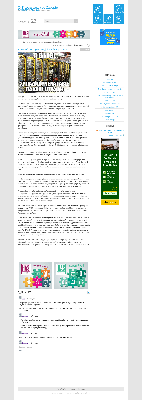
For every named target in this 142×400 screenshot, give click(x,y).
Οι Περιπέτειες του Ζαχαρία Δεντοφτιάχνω (38, 8)
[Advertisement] (35, 366)
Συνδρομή (81, 389)
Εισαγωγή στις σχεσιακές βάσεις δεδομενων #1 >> (68, 45)
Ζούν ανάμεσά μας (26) (109, 116)
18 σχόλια (85, 49)
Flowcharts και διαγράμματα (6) (109, 89)
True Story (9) (110, 100)
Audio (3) (110, 79)
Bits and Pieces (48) (110, 82)
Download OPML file (114, 135)
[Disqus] (54, 323)
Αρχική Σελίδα (62, 389)
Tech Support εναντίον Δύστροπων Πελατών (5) (110, 96)
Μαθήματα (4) (110, 120)
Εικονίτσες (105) (110, 110)
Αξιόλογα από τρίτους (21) (109, 104)
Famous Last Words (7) (110, 86)
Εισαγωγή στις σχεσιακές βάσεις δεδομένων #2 (43, 49)
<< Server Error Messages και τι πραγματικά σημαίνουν (42, 42)
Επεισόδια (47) (110, 113)
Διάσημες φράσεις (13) (110, 107)
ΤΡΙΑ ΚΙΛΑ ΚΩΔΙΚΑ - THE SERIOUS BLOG (111, 132)
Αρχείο (72, 389)
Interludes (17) (109, 92)
